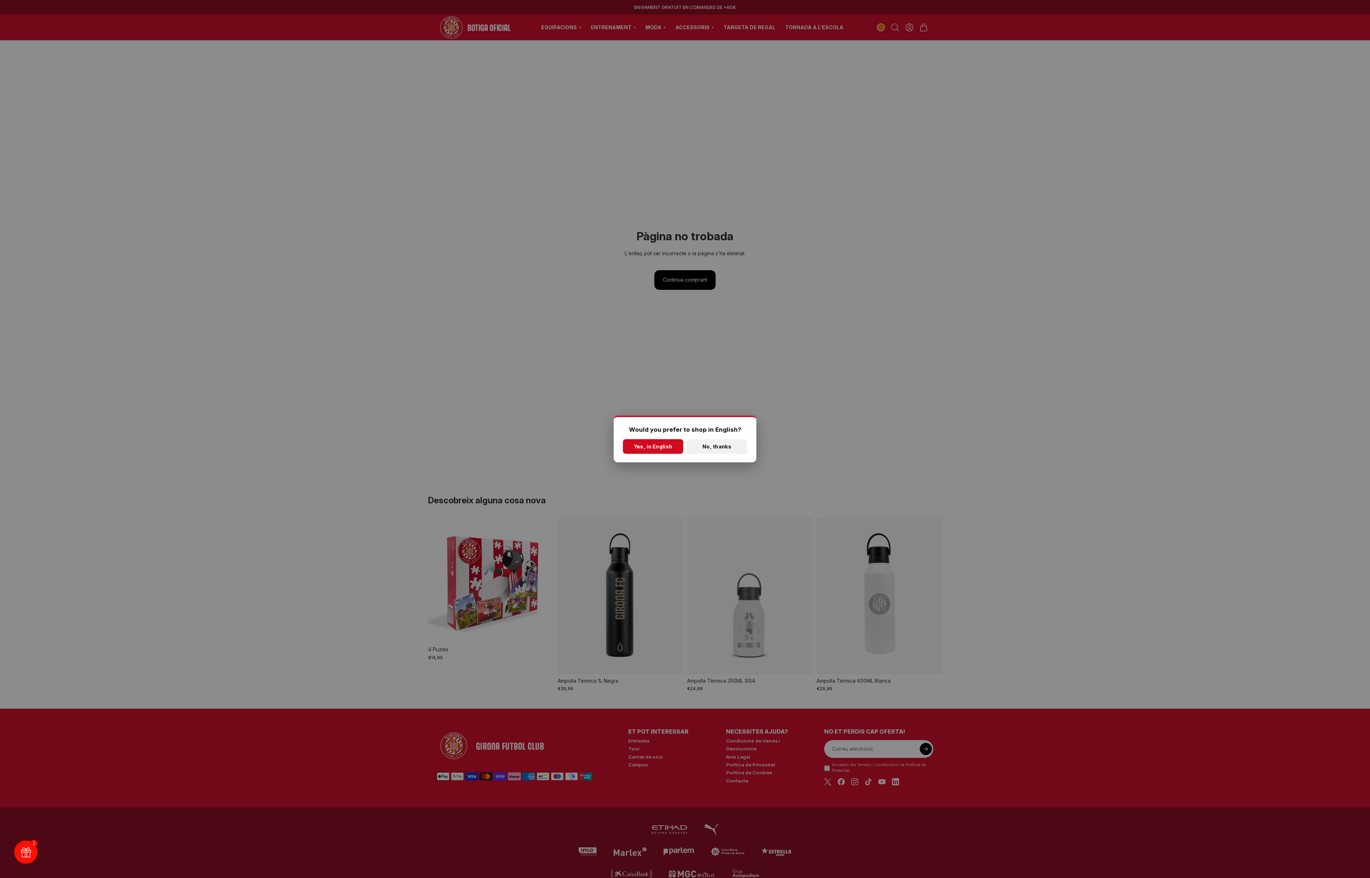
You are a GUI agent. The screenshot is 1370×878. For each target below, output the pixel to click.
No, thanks (716, 446)
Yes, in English (653, 446)
